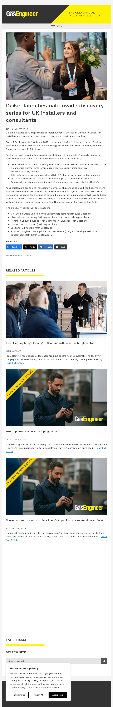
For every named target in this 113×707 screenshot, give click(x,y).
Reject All (38, 695)
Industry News (25, 255)
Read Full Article (15, 363)
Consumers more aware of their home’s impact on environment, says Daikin (55, 520)
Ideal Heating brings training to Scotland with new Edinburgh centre (50, 342)
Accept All (57, 695)
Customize (19, 695)
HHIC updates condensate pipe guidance (32, 431)
